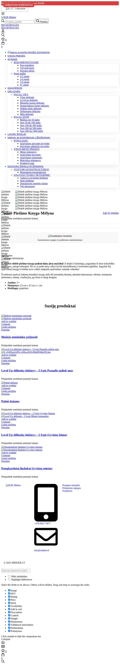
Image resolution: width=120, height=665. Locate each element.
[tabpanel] (60, 276)
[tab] (60, 255)
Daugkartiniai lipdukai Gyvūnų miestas (26, 468)
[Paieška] (60, 35)
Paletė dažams (10, 401)
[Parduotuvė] (60, 647)
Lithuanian (19, 8)
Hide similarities (19, 576)
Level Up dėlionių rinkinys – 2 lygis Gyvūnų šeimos (34, 434)
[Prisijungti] (3, 31)
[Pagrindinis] (60, 643)
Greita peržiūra (8, 327)
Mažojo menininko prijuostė (19, 337)
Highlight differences (21, 579)
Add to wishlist (111, 213)
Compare (5, 324)
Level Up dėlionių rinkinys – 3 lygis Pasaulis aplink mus (37, 370)
